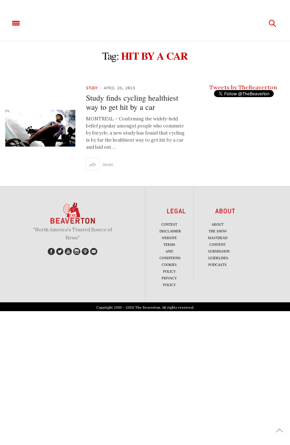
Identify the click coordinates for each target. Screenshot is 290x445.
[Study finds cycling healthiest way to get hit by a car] (40, 128)
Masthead (217, 238)
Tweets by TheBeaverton (243, 87)
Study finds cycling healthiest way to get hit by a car (132, 102)
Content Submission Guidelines (219, 251)
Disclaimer (170, 231)
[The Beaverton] (145, 23)
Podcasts (217, 265)
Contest (169, 224)
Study (92, 87)
